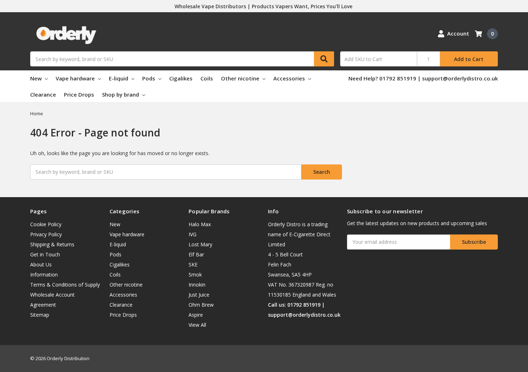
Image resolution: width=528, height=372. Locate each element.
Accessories (289, 78)
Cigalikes (181, 78)
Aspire (196, 314)
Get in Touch (45, 254)
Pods (149, 78)
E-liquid (119, 78)
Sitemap (39, 314)
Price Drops (79, 94)
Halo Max (200, 224)
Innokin (197, 284)
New (36, 78)
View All (197, 324)
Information (44, 274)
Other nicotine (241, 78)
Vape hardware (76, 78)
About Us (41, 264)
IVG (192, 234)
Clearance (43, 94)
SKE (193, 264)
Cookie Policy (45, 224)
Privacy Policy (46, 234)
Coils (206, 78)
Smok (195, 274)
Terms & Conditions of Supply (65, 284)
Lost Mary (200, 244)
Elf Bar (196, 254)
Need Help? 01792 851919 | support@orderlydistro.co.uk (423, 78)
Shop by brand (121, 94)
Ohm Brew (201, 304)
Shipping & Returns (52, 244)
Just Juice (199, 294)
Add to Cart (468, 59)
